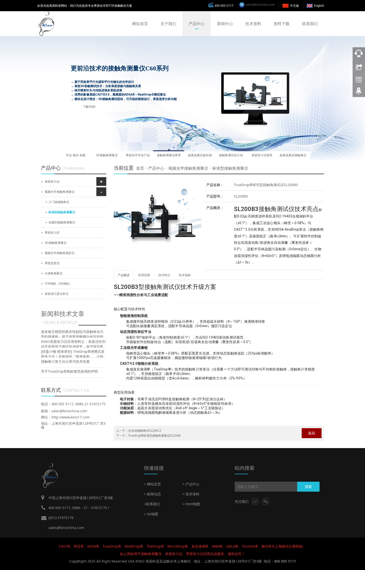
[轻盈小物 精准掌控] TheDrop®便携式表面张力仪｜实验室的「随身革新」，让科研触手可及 (73, 356)
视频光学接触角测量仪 (188, 168)
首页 (140, 168)
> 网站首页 (152, 484)
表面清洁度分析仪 (57, 294)
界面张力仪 (52, 232)
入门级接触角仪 (58, 202)
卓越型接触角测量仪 (61, 222)
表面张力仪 (52, 181)
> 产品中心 (190, 484)
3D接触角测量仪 (56, 243)
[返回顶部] (359, 93)
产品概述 (124, 275)
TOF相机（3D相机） (58, 283)
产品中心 (197, 23)
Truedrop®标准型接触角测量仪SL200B (154, 435)
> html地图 (191, 504)
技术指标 (185, 275)
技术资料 (253, 23)
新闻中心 (225, 23)
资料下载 (282, 23)
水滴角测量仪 (54, 273)
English (319, 5)
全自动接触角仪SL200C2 (144, 430)
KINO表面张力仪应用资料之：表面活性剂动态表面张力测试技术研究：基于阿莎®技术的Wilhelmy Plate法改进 (73, 346)
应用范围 (144, 275)
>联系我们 (152, 504)
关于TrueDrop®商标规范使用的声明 (69, 371)
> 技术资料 (190, 494)
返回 (311, 433)
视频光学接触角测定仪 (59, 253)
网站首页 (140, 23)
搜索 (308, 486)
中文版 (294, 5)
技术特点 (164, 275)
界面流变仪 (52, 263)
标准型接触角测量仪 (230, 168)
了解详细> (89, 106)
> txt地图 (151, 514)
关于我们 (168, 23)
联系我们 (310, 23)
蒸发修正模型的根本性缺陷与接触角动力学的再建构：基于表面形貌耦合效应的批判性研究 (72, 336)
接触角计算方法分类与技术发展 (65, 361)
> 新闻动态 (152, 494)
